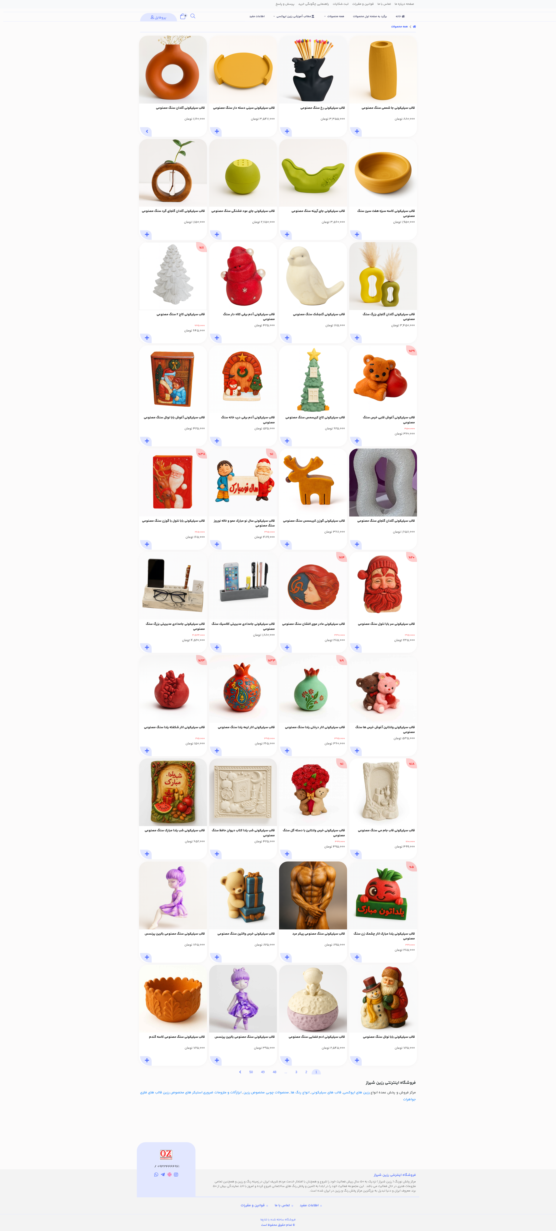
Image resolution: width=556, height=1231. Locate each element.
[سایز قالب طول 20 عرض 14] (383, 276)
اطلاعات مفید (257, 16)
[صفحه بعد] (240, 1071)
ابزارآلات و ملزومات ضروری (222, 1092)
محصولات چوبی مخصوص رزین (266, 1092)
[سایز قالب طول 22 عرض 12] (313, 173)
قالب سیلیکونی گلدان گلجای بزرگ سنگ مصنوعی (389, 317)
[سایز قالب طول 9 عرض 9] (243, 792)
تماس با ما (282, 1205)
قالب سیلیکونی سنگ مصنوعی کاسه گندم (177, 1037)
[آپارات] (169, 1175)
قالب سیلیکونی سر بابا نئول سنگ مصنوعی (386, 624)
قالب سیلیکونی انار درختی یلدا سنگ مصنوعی (315, 727)
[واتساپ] (156, 1175)
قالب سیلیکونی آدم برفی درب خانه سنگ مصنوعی (248, 420)
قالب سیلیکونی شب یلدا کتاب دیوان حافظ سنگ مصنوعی (243, 833)
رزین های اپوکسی (356, 1092)
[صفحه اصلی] (414, 26)
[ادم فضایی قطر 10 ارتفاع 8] (313, 999)
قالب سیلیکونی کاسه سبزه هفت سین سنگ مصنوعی (386, 214)
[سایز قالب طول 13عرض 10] (383, 482)
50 (251, 1072)
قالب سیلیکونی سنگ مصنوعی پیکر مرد (318, 934)
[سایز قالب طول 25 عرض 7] (243, 586)
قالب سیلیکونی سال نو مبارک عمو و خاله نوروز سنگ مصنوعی (244, 523)
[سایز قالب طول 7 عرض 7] (383, 689)
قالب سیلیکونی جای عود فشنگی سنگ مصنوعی (243, 211)
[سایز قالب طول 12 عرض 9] (173, 792)
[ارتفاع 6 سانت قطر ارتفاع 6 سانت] (173, 999)
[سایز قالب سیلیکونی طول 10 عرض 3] (173, 70)
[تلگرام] (163, 1175)
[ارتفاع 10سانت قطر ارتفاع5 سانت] (243, 895)
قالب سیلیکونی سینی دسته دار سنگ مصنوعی (244, 108)
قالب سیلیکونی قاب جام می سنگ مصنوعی (386, 830)
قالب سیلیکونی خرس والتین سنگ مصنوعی (246, 934)
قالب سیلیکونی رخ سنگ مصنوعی (322, 108)
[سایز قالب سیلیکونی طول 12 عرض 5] (383, 70)
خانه (399, 16)
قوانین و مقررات (253, 1205)
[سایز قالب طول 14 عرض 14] (173, 173)
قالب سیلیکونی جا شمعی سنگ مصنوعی (388, 108)
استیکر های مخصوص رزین (183, 1092)
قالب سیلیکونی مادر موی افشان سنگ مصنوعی (313, 624)
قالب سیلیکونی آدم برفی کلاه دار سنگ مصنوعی (249, 317)
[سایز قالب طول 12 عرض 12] (243, 173)
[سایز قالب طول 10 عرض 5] (313, 379)
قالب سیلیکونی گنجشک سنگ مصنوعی (319, 314)
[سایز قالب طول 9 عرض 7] (243, 379)
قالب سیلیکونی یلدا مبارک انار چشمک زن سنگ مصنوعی (384, 936)
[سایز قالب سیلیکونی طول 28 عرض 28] (243, 70)
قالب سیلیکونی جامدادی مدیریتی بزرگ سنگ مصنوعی (175, 627)
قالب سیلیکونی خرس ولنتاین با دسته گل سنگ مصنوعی (314, 833)
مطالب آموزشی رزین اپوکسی (294, 16)
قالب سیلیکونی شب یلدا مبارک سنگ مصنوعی (175, 830)
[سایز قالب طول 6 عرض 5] (243, 276)
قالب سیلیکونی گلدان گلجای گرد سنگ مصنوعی (173, 211)
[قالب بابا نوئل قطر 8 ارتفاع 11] (383, 999)
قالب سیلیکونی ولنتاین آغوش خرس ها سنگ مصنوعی (385, 730)
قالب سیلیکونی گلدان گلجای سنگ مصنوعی (386, 521)
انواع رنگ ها (300, 1092)
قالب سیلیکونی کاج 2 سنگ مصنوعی (181, 314)
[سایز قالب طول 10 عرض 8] (313, 482)
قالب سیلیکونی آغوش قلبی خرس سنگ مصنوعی (389, 420)
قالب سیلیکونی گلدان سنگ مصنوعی (180, 108)
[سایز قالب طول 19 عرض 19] (383, 173)
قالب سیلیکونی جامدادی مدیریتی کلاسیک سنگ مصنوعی (243, 627)
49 (263, 1072)
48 (274, 1072)
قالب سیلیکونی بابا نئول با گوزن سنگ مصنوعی (173, 521)
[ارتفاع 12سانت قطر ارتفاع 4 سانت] (313, 895)
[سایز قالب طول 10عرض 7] (173, 379)
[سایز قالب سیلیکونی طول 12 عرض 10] (313, 70)
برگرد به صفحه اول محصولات (370, 16)
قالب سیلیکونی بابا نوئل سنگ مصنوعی (389, 1037)
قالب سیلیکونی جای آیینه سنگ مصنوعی (318, 211)
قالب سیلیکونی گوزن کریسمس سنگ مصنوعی (314, 521)
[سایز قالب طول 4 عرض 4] (313, 276)
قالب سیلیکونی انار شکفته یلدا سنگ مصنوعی (174, 727)
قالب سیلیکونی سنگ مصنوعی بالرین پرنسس (175, 934)
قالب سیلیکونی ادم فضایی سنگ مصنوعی (317, 1037)
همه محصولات (335, 16)
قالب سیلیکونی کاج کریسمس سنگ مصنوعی (315, 417)
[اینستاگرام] (176, 1175)
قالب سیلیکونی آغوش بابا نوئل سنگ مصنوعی (174, 417)
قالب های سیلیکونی (326, 1092)
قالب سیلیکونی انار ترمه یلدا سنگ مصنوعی (246, 727)
